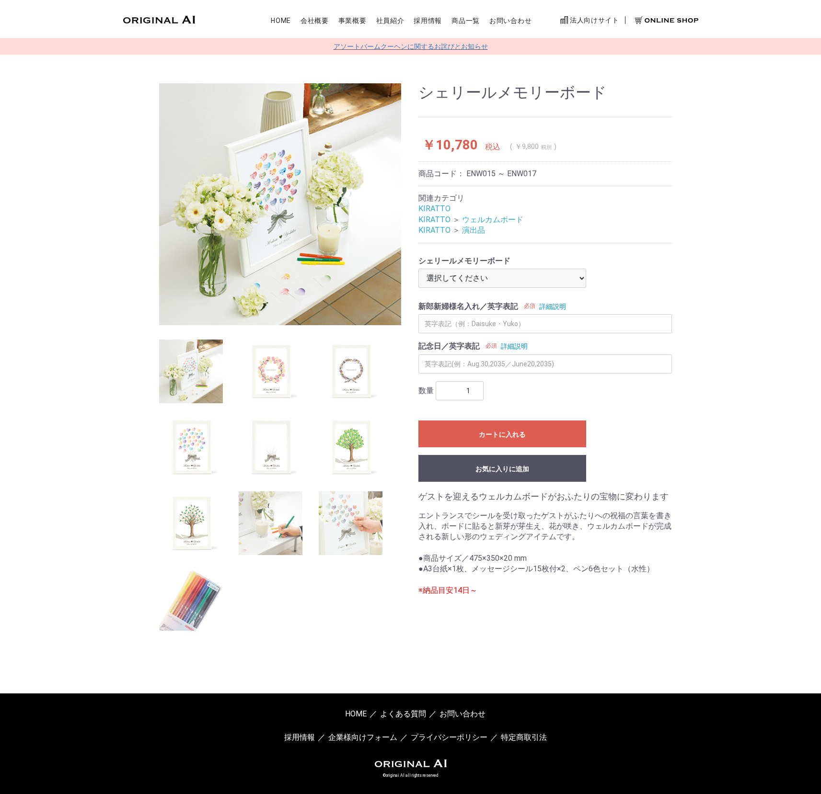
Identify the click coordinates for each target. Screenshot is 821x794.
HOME (281, 20)
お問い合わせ (510, 20)
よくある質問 (403, 713)
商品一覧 (465, 20)
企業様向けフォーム (362, 736)
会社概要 (315, 20)
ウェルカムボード (492, 219)
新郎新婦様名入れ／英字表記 (468, 306)
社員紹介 (390, 20)
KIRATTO (434, 208)
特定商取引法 (524, 736)
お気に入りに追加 (502, 469)
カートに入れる (502, 434)
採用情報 (428, 20)
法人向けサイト (593, 20)
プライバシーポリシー (449, 736)
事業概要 (352, 20)
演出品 (473, 230)
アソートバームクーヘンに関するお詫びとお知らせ (411, 46)
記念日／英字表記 (449, 346)
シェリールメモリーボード (464, 260)
